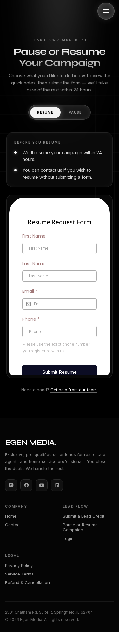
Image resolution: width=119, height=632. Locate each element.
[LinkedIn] (57, 485)
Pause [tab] (75, 112)
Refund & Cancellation (27, 582)
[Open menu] (106, 11)
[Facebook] (26, 485)
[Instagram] (11, 485)
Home (11, 516)
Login (68, 538)
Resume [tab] (45, 112)
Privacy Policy (19, 565)
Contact (13, 524)
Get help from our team (73, 389)
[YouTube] (42, 485)
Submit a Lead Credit (83, 516)
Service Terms (19, 573)
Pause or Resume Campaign (80, 527)
